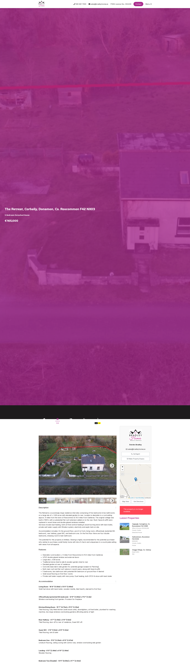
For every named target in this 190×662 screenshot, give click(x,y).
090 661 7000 (80, 4)
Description (43, 508)
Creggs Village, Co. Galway (141, 550)
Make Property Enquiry (136, 459)
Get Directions (138, 501)
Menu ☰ (148, 4)
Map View (125, 501)
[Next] (112, 465)
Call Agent (136, 454)
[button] (135, 479)
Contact (138, 4)
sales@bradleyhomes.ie (99, 4)
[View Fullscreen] (122, 474)
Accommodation (46, 581)
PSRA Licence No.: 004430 (121, 4)
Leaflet (132, 498)
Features (42, 550)
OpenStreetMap (140, 498)
